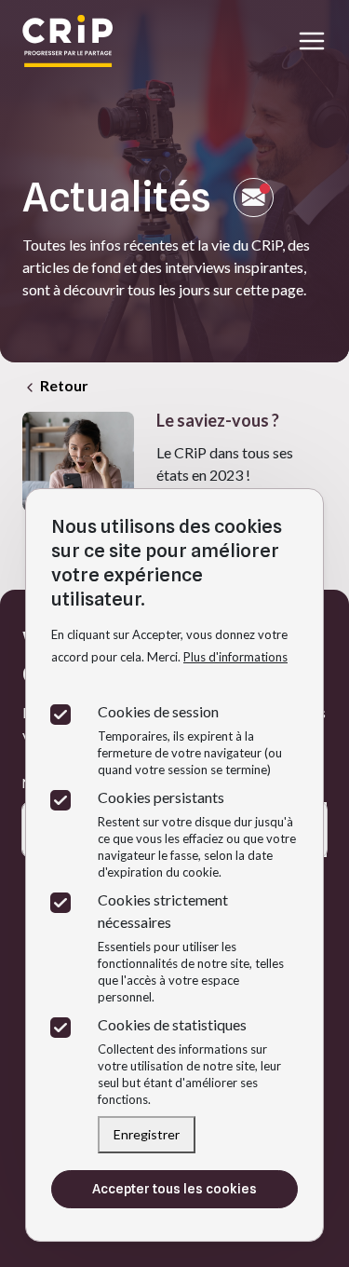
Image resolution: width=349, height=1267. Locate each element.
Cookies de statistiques (172, 1024)
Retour (62, 385)
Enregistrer (147, 1134)
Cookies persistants (161, 797)
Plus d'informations (235, 656)
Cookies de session (158, 711)
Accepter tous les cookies (174, 1188)
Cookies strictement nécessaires (163, 911)
